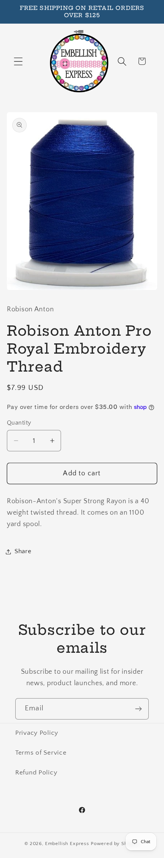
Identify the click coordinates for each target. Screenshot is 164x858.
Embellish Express (67, 843)
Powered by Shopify (115, 843)
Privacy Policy (36, 732)
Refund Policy (36, 772)
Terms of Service (41, 752)
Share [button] (23, 551)
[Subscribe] (138, 709)
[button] (18, 61)
